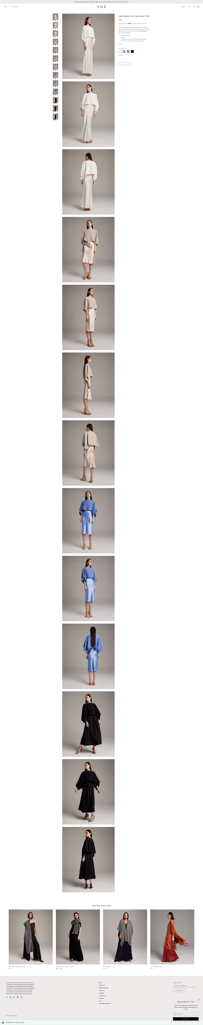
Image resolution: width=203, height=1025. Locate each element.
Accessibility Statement (105, 1003)
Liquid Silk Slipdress (142, 31)
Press (100, 1001)
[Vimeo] (21, 997)
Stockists (101, 998)
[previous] (5, 937)
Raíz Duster (107, 966)
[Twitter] (125, 43)
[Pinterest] (17, 997)
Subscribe (186, 1018)
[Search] (195, 7)
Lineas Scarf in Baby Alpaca (65, 966)
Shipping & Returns (103, 988)
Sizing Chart (102, 985)
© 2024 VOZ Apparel (11, 1015)
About (183, 6)
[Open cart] (198, 7)
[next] (198, 937)
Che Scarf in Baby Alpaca (17, 966)
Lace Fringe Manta (156, 966)
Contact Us (102, 990)
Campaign (101, 993)
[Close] (199, 999)
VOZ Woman (14, 6)
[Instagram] (14, 997)
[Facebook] (123, 43)
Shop (5, 6)
